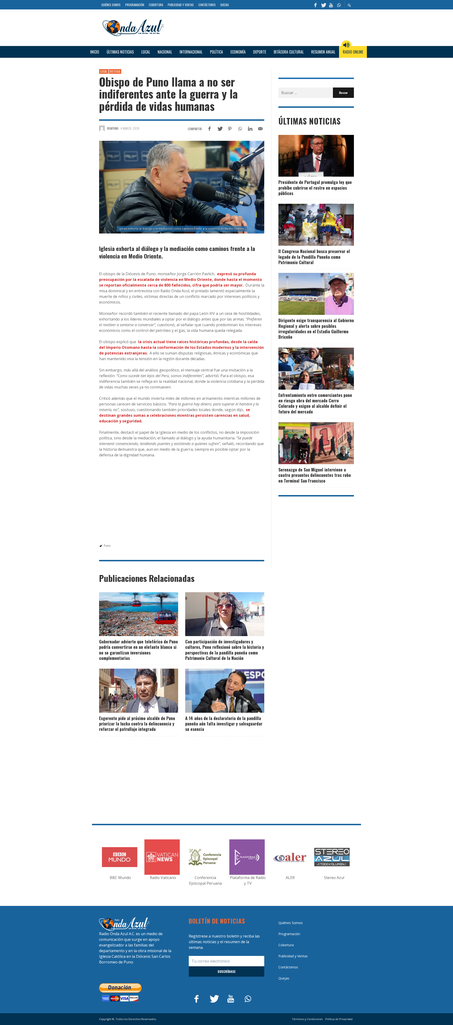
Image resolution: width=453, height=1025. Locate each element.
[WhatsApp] (338, 4)
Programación (289, 934)
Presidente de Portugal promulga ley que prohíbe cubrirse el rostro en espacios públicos (315, 187)
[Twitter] (323, 4)
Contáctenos (288, 967)
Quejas (283, 978)
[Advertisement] (261, 27)
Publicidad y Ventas (293, 956)
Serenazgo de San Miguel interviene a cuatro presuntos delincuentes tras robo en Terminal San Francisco (314, 475)
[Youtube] (331, 4)
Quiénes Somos (290, 923)
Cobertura (286, 945)
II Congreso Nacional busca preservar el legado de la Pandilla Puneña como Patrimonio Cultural (314, 256)
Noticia (115, 71)
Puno (107, 546)
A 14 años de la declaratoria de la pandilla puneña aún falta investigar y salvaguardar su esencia (223, 723)
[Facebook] (315, 4)
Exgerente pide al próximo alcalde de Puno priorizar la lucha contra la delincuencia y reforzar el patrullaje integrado (137, 723)
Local (103, 71)
